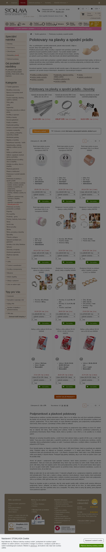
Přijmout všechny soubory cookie (91, 545)
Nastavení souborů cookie (93, 540)
